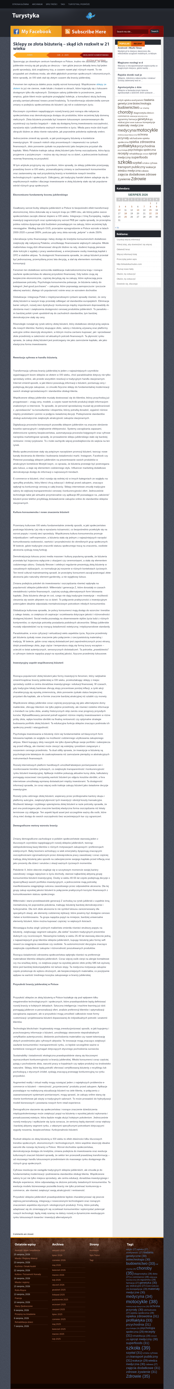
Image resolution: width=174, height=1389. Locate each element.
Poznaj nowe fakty (125, 269)
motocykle (147, 130)
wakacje (151, 167)
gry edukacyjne (135, 1286)
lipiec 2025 (57, 1314)
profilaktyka (127, 146)
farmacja (133, 119)
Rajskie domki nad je (130, 74)
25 (125, 217)
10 (119, 210)
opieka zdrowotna (142, 142)
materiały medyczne (130, 125)
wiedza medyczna (129, 170)
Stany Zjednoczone (24, 1306)
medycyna (127, 130)
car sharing (144, 108)
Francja (18, 1298)
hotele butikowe (135, 122)
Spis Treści (51, 4)
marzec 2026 (58, 1275)
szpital (137, 162)
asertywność (137, 100)
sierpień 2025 (58, 1309)
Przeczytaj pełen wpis (127, 259)
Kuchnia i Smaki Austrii (25, 1266)
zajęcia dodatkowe (131, 174)
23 (156, 213)
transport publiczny (131, 167)
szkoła (125, 162)
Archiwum (37, 4)
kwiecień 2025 (59, 1329)
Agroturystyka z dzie (130, 87)
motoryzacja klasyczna (127, 135)
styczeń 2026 (58, 1285)
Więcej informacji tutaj (127, 254)
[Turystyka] (46, 16)
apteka (127, 100)
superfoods (139, 157)
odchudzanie (135, 138)
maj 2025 (56, 1324)
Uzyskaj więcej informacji (128, 239)
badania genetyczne (139, 1254)
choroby (125, 112)
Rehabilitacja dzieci (24, 1322)
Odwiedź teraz (123, 249)
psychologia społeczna (142, 149)
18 (125, 213)
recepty (123, 153)
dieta (149, 113)
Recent (138, 44)
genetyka (143, 119)
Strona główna (20, 4)
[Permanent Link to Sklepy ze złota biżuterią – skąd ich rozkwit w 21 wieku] (61, 46)
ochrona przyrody (143, 1307)
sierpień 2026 (58, 1250)
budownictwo (128, 107)
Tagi (63, 4)
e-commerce (139, 1277)
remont (145, 154)
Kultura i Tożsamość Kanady (28, 1274)
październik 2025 (60, 1299)
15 (150, 210)
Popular (124, 44)
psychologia (123, 150)
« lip (117, 227)
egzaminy (123, 119)
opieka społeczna (142, 1313)
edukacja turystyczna (138, 116)
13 (138, 210)
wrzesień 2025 (59, 1304)
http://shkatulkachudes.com (129, 264)
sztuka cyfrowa (149, 163)
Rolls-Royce (20, 1290)
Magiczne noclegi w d (130, 62)
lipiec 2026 (57, 1255)
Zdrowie (138, 178)
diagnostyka (140, 112)
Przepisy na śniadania (25, 1314)
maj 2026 (56, 1265)
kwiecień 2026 (59, 1270)
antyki (121, 100)
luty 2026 (56, 1280)
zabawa (145, 171)
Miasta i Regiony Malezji (26, 1258)
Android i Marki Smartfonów (27, 1250)
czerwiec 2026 (59, 1260)
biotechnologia (142, 103)
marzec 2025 (58, 1334)
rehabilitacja (135, 153)
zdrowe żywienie (141, 1372)
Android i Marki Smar (130, 47)
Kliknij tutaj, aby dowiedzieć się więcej (134, 244)
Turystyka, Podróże (79, 4)
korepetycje (149, 122)
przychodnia (146, 146)
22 (150, 213)
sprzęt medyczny (144, 1339)
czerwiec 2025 (59, 1319)
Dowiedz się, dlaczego (127, 284)
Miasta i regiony (22, 1282)
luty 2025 (56, 1339)
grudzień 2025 (59, 1290)
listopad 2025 (58, 1295)
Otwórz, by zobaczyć (126, 274)
